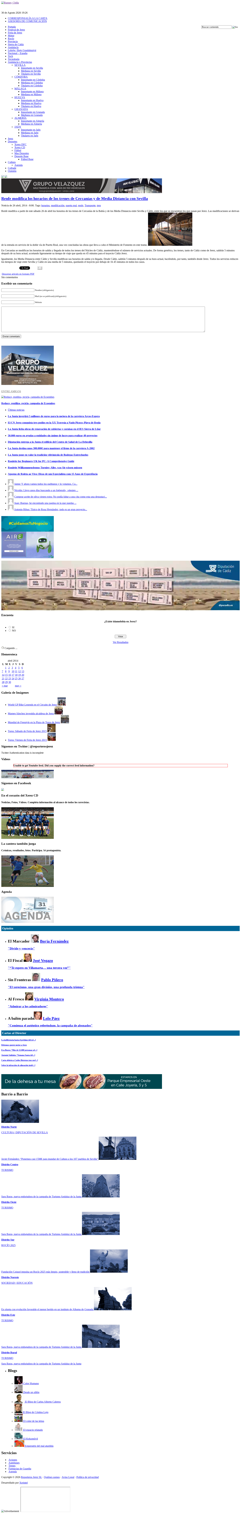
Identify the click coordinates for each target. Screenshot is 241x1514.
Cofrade (12, 168)
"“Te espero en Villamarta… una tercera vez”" (39, 967)
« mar (5, 685)
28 (3, 682)
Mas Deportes (21, 153)
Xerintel (23, 1482)
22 (6, 678)
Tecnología (13, 59)
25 (16, 678)
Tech (10, 56)
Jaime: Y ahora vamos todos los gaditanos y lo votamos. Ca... (45, 484)
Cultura (12, 162)
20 (22, 675)
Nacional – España (17, 53)
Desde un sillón (31, 1392)
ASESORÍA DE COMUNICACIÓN (27, 21)
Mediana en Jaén (29, 132)
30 (9, 682)
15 (6, 675)
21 (3, 678)
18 (16, 675)
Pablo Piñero (52, 980)
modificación (57, 205)
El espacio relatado (33, 1429)
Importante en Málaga (32, 91)
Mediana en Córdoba (32, 82)
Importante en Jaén (30, 129)
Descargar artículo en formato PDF (18, 274)
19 (19, 675)
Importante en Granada (33, 112)
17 (13, 675)
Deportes (12, 141)
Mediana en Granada (32, 115)
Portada (12, 26)
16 (9, 675)
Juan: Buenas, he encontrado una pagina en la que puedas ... (45, 503)
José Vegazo (43, 960)
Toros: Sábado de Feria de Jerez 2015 (27, 731)
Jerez (10, 138)
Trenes (12, 1465)
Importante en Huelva (32, 100)
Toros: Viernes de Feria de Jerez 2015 (27, 740)
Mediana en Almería (31, 123)
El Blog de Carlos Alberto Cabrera (42, 1401)
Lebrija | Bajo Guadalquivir (22, 50)
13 (22, 671)
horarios (45, 205)
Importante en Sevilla (32, 68)
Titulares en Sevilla (31, 73)
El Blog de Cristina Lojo (35, 1412)
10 (13, 671)
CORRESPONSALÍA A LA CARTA (27, 18)
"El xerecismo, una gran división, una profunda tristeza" (46, 987)
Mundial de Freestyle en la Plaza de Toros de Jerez (34, 722)
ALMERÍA (20, 118)
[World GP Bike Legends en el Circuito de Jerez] (62, 704)
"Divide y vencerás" (21, 948)
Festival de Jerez (16, 29)
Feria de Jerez (15, 32)
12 (19, 671)
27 (22, 678)
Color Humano (31, 1383)
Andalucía (13, 47)
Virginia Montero (49, 999)
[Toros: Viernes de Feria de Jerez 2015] (52, 740)
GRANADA (21, 109)
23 (9, 678)
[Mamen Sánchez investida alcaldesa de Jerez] (59, 713)
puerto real (71, 205)
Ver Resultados (120, 642)
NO (14, 630)
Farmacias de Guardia (20, 1468)
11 (16, 671)
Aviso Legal (68, 1477)
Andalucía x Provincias (20, 62)
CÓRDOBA (21, 76)
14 (3, 675)
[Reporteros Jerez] (2, 789)
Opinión (12, 171)
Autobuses (14, 1462)
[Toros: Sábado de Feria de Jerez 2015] (51, 731)
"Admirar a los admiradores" (28, 1006)
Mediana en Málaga (31, 94)
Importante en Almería (32, 121)
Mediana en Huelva (31, 103)
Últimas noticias (16, 409)
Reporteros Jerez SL (31, 1477)
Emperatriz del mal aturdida (38, 1446)
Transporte (90, 205)
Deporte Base (21, 156)
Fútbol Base (27, 159)
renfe (80, 205)
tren (99, 205)
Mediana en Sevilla (31, 70)
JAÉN (17, 126)
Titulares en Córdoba (32, 85)
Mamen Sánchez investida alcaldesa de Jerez (31, 713)
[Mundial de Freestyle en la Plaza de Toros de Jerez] (65, 722)
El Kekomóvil (30, 1438)
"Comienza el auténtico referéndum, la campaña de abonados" (50, 1025)
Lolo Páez (51, 1018)
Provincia (13, 41)
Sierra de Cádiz (16, 44)
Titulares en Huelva (31, 106)
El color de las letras (33, 1421)
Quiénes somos (52, 1477)
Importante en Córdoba (33, 79)
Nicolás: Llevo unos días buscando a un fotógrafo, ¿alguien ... (46, 490)
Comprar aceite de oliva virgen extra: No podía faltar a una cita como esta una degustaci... (60, 496)
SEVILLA (20, 65)
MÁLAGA (20, 88)
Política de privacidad (87, 1477)
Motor (11, 35)
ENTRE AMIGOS (11, 391)
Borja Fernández (54, 941)
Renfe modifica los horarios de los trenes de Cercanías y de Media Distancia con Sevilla (74, 198)
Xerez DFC (20, 144)
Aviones (13, 1459)
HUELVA (19, 97)
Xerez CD (19, 147)
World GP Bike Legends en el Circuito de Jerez (32, 704)
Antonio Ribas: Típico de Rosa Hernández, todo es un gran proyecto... (50, 509)
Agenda (18, 165)
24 (13, 678)
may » (18, 685)
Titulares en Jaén (29, 135)
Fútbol (17, 150)
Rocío (11, 38)
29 (6, 682)
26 (19, 678)
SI (13, 627)
